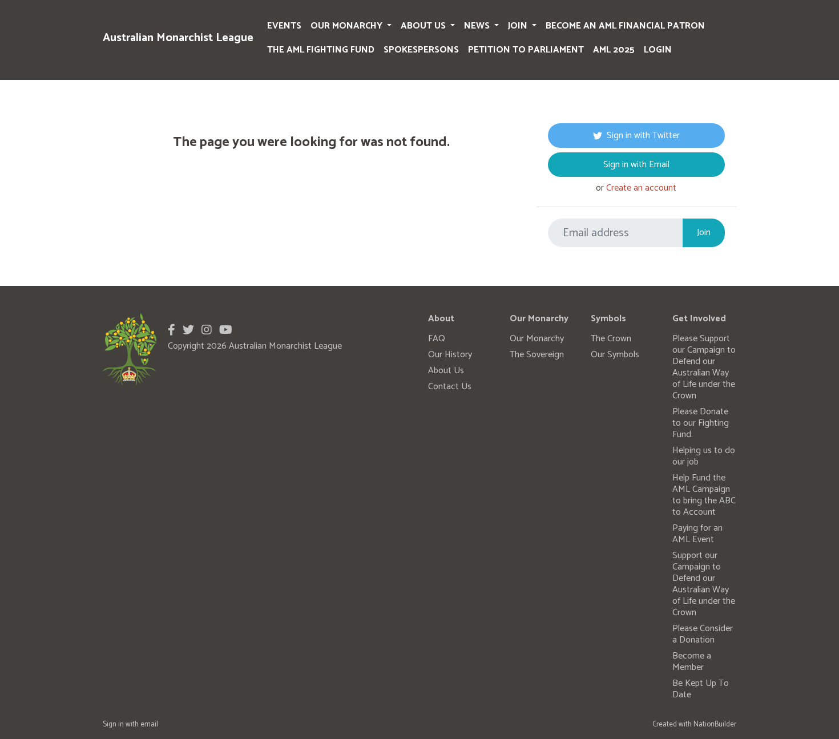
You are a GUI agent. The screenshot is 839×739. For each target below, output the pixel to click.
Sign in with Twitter (643, 135)
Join (519, 26)
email (149, 724)
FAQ (436, 338)
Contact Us (449, 386)
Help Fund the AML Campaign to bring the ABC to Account (704, 495)
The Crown (611, 338)
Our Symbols (615, 354)
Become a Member (691, 661)
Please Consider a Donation (702, 634)
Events (284, 26)
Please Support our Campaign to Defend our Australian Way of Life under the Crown (704, 367)
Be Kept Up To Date (700, 689)
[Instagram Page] (206, 330)
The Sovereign (537, 354)
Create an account (641, 188)
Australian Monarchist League (178, 38)
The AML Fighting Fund (320, 50)
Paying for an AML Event (697, 533)
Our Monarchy (347, 26)
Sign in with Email (636, 164)
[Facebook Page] (171, 330)
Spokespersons (421, 50)
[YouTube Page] (225, 330)
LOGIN (658, 50)
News (478, 26)
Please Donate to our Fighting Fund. (700, 423)
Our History (450, 354)
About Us (424, 26)
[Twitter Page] (188, 330)
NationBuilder (714, 724)
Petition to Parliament (526, 50)
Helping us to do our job (703, 456)
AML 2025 (614, 50)
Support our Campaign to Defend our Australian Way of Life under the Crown (703, 584)
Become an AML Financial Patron (625, 26)
